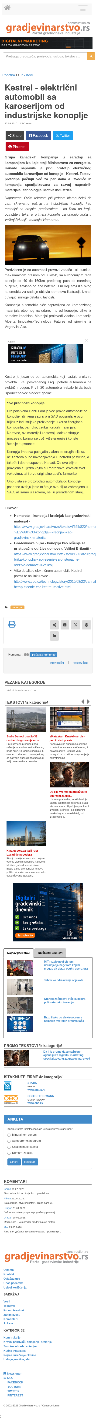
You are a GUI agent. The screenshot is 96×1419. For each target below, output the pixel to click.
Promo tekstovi (13, 1310)
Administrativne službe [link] (21, 690)
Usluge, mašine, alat (16, 1359)
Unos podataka (13, 1283)
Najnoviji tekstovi (18, 953)
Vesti (6, 1301)
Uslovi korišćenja (15, 1287)
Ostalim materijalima (25, 1146)
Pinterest (19, 147)
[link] (48, 28)
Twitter (64, 135)
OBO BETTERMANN (40, 1096)
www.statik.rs (36, 1089)
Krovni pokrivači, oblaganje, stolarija (27, 1342)
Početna (9, 75)
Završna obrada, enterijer (20, 1346)
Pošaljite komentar (44, 654)
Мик (6, 1227)
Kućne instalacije (14, 1350)
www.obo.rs (35, 1103)
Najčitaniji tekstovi (50, 952)
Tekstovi (26, 75)
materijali (17, 607)
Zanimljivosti (11, 1314)
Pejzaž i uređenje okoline (19, 1355)
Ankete (8, 1323)
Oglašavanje (11, 1278)
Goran (8, 1189)
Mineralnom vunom (24, 1134)
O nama (8, 1270)
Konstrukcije (12, 1337)
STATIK (32, 1082)
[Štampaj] (12, 624)
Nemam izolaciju (22, 1153)
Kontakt (8, 1274)
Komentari (15, 1182)
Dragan (8, 1208)
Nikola (7, 1198)
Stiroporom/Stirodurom (26, 1140)
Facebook (40, 135)
